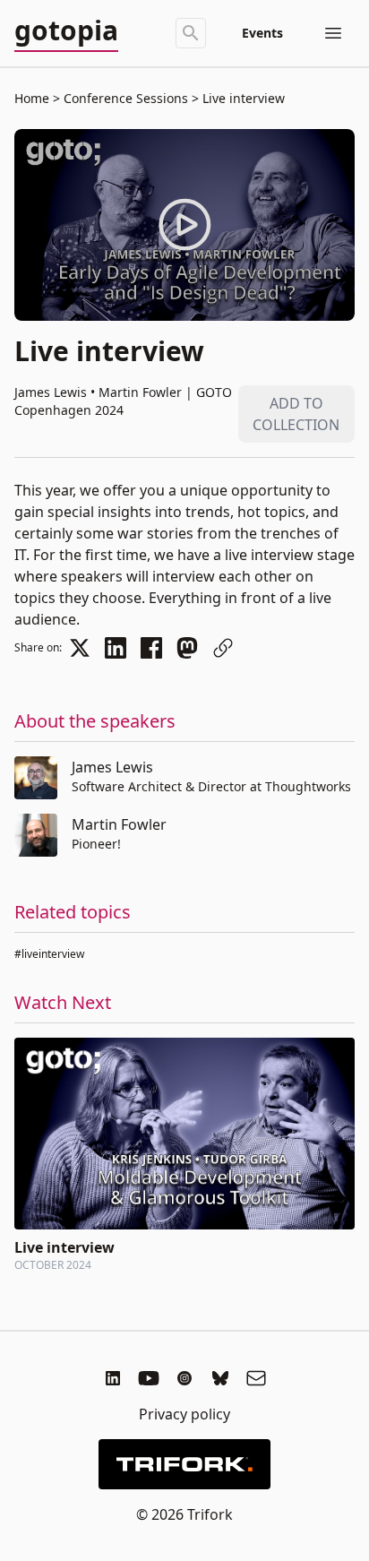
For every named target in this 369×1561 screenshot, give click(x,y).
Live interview (242, 98)
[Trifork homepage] (184, 1464)
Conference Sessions (126, 98)
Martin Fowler (119, 824)
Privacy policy (184, 1414)
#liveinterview (49, 954)
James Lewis (112, 767)
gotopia (66, 31)
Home (31, 98)
